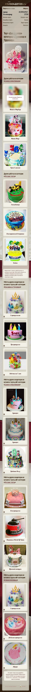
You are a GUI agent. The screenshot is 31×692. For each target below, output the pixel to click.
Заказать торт (24, 17)
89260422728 (13, 274)
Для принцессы (15, 511)
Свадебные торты (7, 20)
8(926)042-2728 (16, 677)
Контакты (25, 25)
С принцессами (15, 315)
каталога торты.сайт (10, 272)
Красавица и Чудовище (12, 287)
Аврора (15, 667)
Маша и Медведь (15, 109)
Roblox (15, 263)
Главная (26, 20)
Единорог (15, 413)
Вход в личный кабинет (11, 686)
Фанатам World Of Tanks (15, 540)
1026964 (23, 686)
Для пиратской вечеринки (15, 234)
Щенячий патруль (15, 569)
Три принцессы (15, 345)
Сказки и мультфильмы (12, 81)
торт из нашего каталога (19, 676)
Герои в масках (15, 168)
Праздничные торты (8, 22)
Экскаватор (15, 205)
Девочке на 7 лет (15, 374)
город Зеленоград (7, 13)
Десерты (5, 25)
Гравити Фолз (15, 471)
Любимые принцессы (15, 638)
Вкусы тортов (24, 22)
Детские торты (7, 17)
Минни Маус (15, 139)
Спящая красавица (11, 580)
